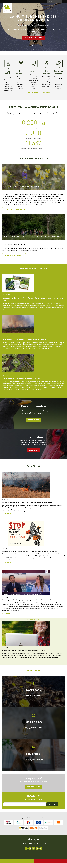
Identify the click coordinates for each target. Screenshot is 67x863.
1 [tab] (31, 46)
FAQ (21, 1)
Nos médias (23, 843)
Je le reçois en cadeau (33, 35)
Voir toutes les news (33, 670)
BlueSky (41, 848)
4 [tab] (37, 46)
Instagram (30, 848)
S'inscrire (52, 804)
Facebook (26, 848)
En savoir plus (7, 312)
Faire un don (50, 861)
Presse (37, 1)
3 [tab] (35, 46)
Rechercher (65, 1)
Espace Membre (55, 1)
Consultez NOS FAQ (33, 787)
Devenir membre (17, 861)
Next (66, 29)
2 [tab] (33, 46)
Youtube (33, 848)
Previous (1, 29)
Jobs (32, 1)
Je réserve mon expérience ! (14, 255)
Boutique (43, 1)
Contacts (26, 1)
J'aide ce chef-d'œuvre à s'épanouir (16, 209)
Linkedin (37, 848)
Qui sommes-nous (13, 1)
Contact (44, 843)
